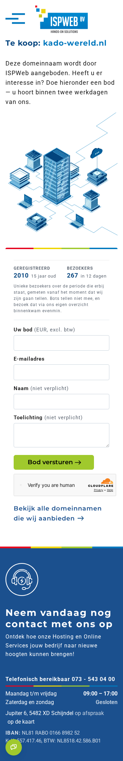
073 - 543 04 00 (93, 679)
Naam (41, 388)
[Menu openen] (11, 19)
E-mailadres (29, 359)
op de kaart (21, 721)
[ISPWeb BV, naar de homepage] (61, 18)
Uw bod (44, 330)
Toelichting (48, 417)
